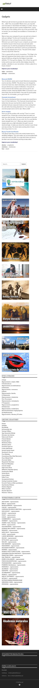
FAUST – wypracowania (9, 515)
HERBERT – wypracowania (9, 521)
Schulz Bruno (5, 473)
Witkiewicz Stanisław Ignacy (10, 469)
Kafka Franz (5, 477)
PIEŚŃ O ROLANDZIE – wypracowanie (13, 559)
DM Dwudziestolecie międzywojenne (12, 410)
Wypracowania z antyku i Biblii (10, 382)
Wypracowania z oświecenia (10, 397)
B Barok (4, 391)
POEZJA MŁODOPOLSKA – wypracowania (14, 561)
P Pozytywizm (6, 403)
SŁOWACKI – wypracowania (10, 568)
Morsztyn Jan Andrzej (8, 435)
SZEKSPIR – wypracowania (10, 570)
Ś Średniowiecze (6, 383)
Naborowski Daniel (7, 437)
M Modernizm (6, 406)
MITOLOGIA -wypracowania (10, 540)
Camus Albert (6, 475)
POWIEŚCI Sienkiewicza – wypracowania (13, 565)
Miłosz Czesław (6, 488)
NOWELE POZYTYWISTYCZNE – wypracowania (16, 551)
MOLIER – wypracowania (9, 542)
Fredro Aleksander (7, 448)
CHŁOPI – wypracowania (9, 507)
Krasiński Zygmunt (7, 446)
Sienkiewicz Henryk (7, 452)
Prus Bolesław (6, 454)
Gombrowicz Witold (7, 471)
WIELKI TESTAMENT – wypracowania (13, 576)
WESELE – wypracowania (9, 574)
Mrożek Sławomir (7, 490)
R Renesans (5, 387)
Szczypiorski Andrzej (8, 479)
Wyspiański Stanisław (8, 462)
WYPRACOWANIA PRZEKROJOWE (12, 580)
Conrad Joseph (6, 465)
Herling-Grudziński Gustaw (9, 481)
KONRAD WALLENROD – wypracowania (13, 528)
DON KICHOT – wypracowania (10, 511)
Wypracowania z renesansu (10, 389)
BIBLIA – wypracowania (8, 503)
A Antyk (4, 380)
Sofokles (4, 425)
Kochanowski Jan (7, 429)
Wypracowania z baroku (9, 393)
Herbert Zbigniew (7, 487)
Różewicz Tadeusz (7, 492)
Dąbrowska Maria (7, 467)
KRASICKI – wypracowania (9, 530)
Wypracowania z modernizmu (10, 408)
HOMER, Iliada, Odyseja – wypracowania (13, 522)
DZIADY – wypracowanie (9, 513)
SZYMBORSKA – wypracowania (11, 572)
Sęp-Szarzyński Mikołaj (8, 433)
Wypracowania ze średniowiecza (11, 385)
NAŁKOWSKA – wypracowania (10, 545)
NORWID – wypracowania (9, 549)
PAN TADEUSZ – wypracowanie (11, 557)
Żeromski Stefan (6, 460)
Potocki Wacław (6, 439)
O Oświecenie (6, 395)
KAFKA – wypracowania (8, 524)
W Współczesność (7, 412)
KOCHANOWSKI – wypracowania (11, 526)
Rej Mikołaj (5, 427)
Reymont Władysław (7, 464)
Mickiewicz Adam (7, 442)
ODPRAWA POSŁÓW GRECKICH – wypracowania (16, 553)
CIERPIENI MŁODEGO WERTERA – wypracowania (16, 509)
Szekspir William (6, 431)
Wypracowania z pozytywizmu (10, 405)
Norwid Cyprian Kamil (8, 450)
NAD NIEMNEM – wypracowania (11, 544)
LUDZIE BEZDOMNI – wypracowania (12, 536)
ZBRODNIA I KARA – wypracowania (12, 582)
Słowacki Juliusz (6, 444)
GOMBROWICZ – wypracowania (11, 519)
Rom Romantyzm (7, 399)
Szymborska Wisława (8, 485)
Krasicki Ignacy (6, 441)
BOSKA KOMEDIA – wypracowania (12, 505)
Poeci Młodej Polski (7, 458)
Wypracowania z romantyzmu (10, 401)
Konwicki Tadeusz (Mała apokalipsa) (12, 483)
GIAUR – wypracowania (8, 517)
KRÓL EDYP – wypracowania (10, 532)
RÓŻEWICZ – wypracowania (10, 567)
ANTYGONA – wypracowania (10, 501)
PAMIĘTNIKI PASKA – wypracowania (12, 555)
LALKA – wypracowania (8, 534)
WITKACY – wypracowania (9, 578)
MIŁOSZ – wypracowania (9, 538)
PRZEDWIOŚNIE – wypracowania (11, 563)
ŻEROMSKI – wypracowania (10, 584)
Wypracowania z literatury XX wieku (12, 414)
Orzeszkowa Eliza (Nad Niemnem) (11, 456)
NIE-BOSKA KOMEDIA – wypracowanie (13, 547)
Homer (4, 423)
